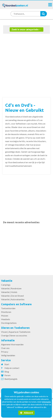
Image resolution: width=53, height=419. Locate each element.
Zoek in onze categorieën (25, 29)
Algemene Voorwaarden (12, 344)
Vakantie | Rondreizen (11, 288)
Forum (7, 375)
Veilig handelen (8, 355)
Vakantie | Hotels (9, 292)
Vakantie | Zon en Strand (12, 295)
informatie (46, 402)
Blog (6, 371)
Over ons (5, 348)
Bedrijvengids (10, 379)
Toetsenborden (8, 308)
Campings (5, 284)
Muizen (4, 315)
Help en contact (11, 368)
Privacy (4, 351)
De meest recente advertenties (21, 222)
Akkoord (28, 413)
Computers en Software (16, 304)
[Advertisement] (26, 62)
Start (6, 364)
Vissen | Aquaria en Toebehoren (15, 332)
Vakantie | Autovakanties (12, 299)
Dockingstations (9, 323)
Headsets (5, 319)
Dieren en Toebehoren (15, 327)
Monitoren (6, 312)
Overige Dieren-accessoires (14, 335)
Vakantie (6, 280)
